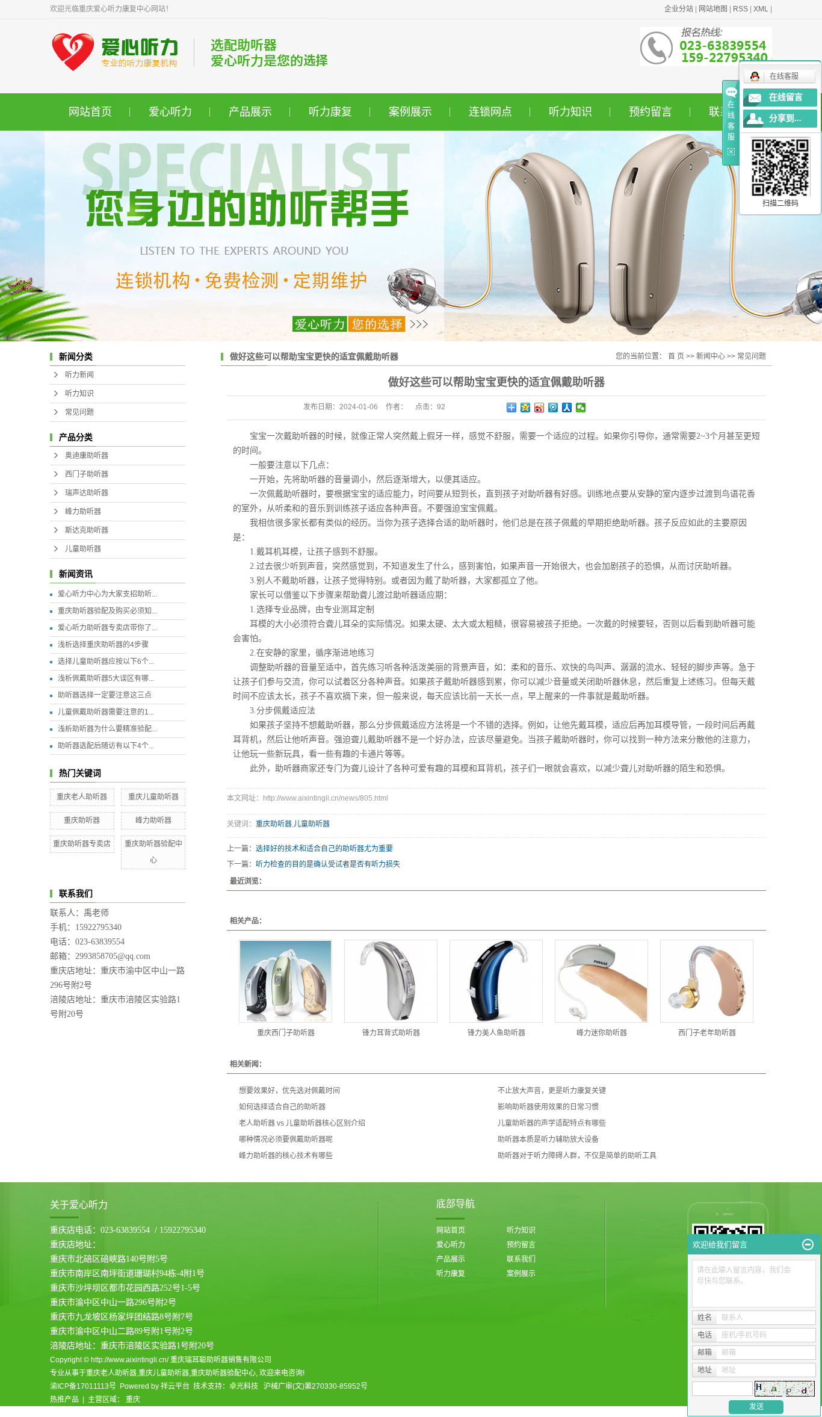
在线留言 (786, 97)
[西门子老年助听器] (706, 981)
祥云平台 (175, 1386)
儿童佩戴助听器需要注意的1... (106, 712)
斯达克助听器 (86, 530)
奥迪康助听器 (86, 455)
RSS (740, 9)
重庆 (133, 1399)
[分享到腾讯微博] (553, 407)
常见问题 (79, 412)
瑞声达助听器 (86, 493)
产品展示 (250, 112)
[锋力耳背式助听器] (390, 981)
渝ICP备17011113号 (83, 1386)
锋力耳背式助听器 (391, 1033)
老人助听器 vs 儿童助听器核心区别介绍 (302, 1123)
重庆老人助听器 (82, 797)
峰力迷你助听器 (601, 1033)
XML (760, 9)
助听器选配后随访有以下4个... (106, 746)
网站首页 (90, 112)
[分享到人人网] (567, 407)
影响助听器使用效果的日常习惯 (548, 1107)
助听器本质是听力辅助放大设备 (548, 1139)
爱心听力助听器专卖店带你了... (107, 628)
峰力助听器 (83, 511)
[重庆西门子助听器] (285, 981)
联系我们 (521, 1259)
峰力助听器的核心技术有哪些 (286, 1156)
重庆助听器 (82, 820)
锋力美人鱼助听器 (496, 1033)
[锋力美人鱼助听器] (496, 981)
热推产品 (64, 1399)
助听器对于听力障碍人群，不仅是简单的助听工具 (577, 1156)
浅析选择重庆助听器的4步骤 (103, 644)
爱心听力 (170, 112)
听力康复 (330, 112)
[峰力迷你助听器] (601, 981)
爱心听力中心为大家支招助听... (107, 594)
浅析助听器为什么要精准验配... (107, 729)
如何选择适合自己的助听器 (282, 1107)
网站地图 (713, 9)
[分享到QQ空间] (526, 407)
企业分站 (678, 9)
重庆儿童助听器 (153, 797)
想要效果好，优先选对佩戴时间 (289, 1091)
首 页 (676, 356)
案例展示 (410, 112)
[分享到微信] (581, 407)
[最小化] (808, 1245)
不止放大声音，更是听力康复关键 (552, 1091)
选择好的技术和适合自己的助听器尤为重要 (324, 849)
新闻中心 (710, 356)
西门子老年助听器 (707, 1033)
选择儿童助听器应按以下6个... (106, 661)
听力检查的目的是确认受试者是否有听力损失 (328, 864)
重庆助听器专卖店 (82, 844)
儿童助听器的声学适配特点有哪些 (552, 1123)
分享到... (785, 118)
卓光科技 (243, 1386)
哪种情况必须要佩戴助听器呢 (286, 1139)
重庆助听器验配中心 (223, 1373)
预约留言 (650, 112)
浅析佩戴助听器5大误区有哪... (106, 678)
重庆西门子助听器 (286, 1033)
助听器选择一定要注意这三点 (105, 695)
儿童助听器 (83, 549)
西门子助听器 (86, 474)
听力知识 (570, 112)
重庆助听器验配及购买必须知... (107, 611)
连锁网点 (490, 112)
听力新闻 (79, 375)
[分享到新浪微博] (539, 407)
